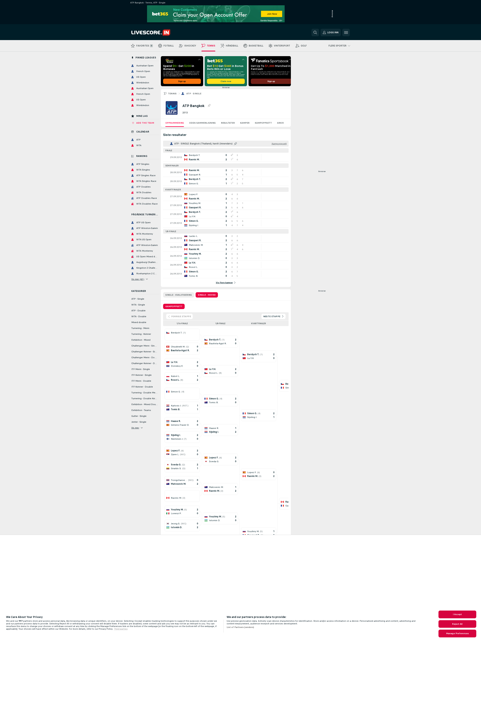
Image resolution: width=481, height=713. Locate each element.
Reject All (457, 624)
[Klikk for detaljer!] (226, 157)
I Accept (457, 614)
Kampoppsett (263, 123)
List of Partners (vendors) (240, 627)
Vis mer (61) (137, 279)
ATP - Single (193, 93)
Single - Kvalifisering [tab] (178, 295)
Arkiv (280, 123)
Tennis (172, 93)
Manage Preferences (457, 633)
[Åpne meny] (346, 32)
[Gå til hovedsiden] (157, 32)
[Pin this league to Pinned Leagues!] (209, 106)
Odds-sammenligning (202, 123)
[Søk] (315, 32)
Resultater (228, 123)
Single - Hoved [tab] (207, 295)
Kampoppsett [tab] (173, 306)
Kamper (244, 123)
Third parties (121, 629)
